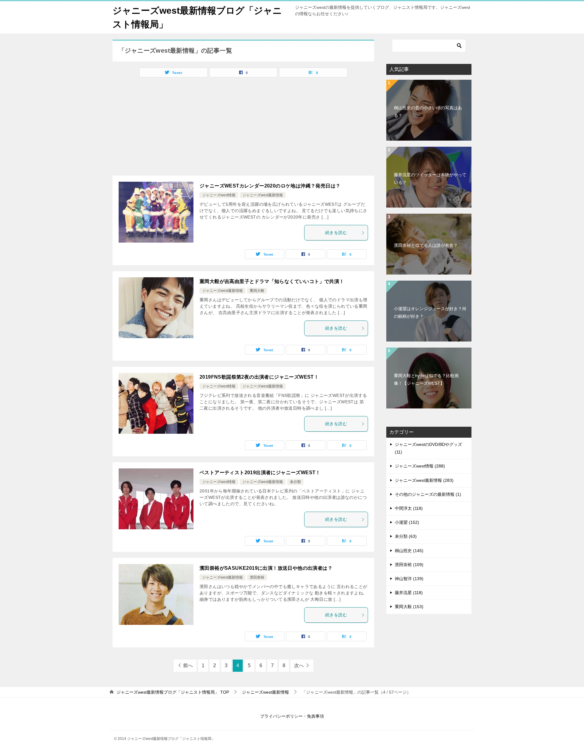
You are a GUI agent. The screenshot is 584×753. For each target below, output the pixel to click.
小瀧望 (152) (407, 522)
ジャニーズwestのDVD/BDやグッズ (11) (428, 448)
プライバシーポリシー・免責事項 (292, 716)
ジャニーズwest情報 (218, 195)
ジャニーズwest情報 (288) (420, 466)
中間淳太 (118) (409, 508)
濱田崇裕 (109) (409, 564)
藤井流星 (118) (409, 592)
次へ (299, 665)
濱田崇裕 (257, 577)
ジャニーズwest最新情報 (262, 195)
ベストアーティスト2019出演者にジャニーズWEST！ (260, 472)
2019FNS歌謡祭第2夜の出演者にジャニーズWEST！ (259, 377)
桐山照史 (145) (409, 550)
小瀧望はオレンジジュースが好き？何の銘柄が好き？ (430, 312)
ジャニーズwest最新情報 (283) (424, 480)
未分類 (295, 482)
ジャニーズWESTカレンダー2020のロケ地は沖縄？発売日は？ (270, 185)
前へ (188, 665)
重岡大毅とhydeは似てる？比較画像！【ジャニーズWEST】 (426, 379)
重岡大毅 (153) (409, 606)
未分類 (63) (406, 536)
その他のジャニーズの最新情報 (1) (428, 494)
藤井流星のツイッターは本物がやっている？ (430, 178)
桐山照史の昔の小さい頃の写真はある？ (428, 111)
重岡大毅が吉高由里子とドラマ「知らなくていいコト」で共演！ (272, 281)
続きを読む (336, 232)
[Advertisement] (164, 128)
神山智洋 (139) (409, 578)
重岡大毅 (257, 291)
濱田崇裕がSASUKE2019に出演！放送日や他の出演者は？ (266, 568)
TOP (172, 692)
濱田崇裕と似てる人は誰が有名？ (426, 245)
